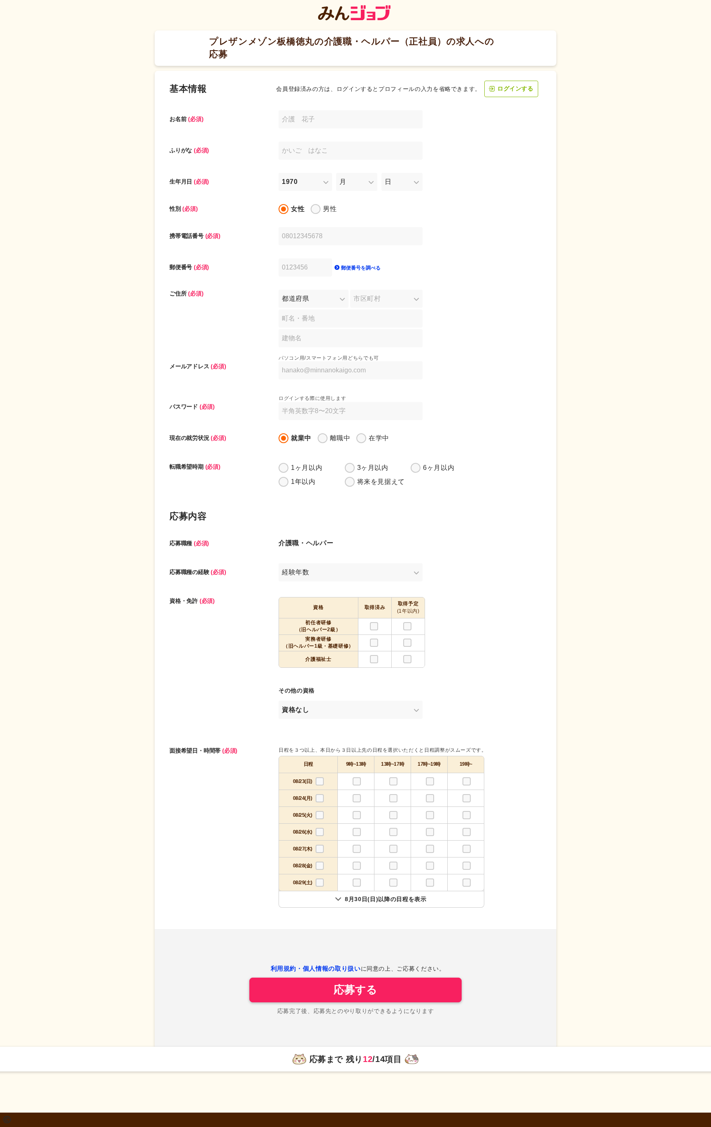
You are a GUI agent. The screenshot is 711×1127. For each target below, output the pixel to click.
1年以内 (303, 481)
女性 (297, 208)
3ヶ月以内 (372, 467)
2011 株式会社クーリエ (40, 1121)
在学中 (379, 438)
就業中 (301, 438)
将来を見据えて (381, 481)
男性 (330, 208)
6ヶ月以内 (438, 467)
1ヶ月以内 (306, 467)
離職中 (340, 438)
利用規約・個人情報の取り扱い (316, 968)
